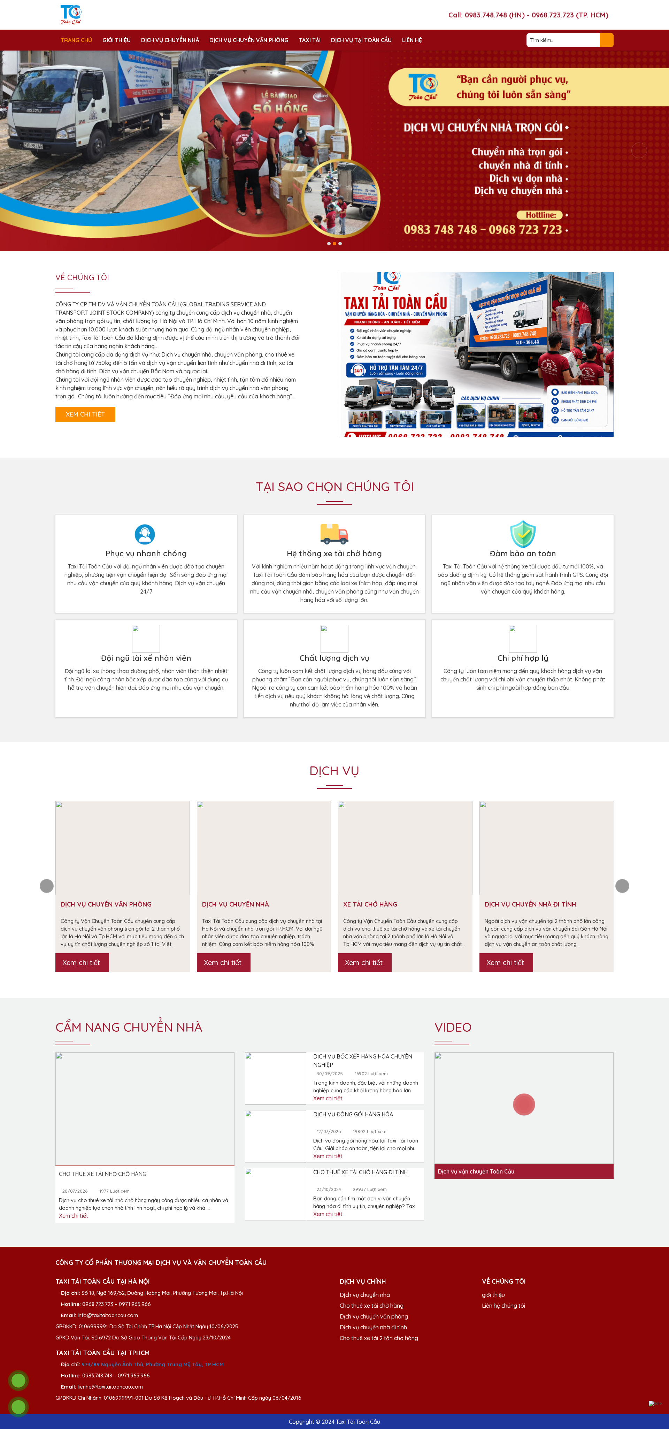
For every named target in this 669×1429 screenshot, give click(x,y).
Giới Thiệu (116, 40)
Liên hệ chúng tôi (503, 1305)
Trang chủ (76, 40)
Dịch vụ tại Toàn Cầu (361, 40)
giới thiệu (493, 1294)
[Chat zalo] (655, 1403)
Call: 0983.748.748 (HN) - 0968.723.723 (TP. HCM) (528, 14)
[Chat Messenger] (655, 1394)
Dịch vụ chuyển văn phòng (249, 40)
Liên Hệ (412, 40)
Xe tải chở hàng (370, 904)
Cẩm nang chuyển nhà (128, 1027)
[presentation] (30, 150)
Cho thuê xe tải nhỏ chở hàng (102, 1173)
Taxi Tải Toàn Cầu (358, 1421)
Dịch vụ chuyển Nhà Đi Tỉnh (530, 904)
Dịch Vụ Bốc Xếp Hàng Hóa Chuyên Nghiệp (362, 1060)
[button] (329, 243)
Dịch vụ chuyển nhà (170, 40)
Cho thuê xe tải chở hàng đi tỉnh (360, 1172)
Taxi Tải (310, 40)
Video (453, 1027)
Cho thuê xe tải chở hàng (371, 1305)
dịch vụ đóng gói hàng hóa (353, 1114)
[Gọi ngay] (18, 1380)
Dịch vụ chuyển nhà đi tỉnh (373, 1327)
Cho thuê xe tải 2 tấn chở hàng (379, 1338)
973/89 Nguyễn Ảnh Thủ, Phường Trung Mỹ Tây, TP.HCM (153, 1364)
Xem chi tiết (85, 414)
